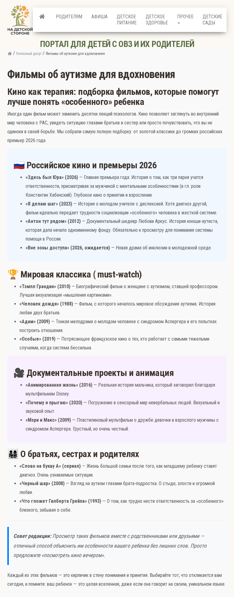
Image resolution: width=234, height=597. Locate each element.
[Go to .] (9, 54)
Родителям (69, 17)
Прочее (185, 17)
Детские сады (212, 20)
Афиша (99, 17)
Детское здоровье (157, 20)
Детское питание (126, 20)
